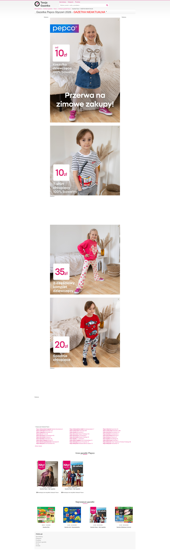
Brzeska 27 (44, 440)
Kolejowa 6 (43, 437)
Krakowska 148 (44, 438)
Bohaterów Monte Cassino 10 (81, 443)
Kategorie (70, 2)
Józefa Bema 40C (45, 435)
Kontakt (38, 545)
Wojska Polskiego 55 (79, 437)
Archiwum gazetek (41, 542)
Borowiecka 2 (76, 432)
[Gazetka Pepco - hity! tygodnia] (98, 515)
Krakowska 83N (78, 430)
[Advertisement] (41, 44)
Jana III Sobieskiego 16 (81, 440)
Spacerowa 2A (110, 429)
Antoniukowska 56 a (45, 443)
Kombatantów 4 (110, 434)
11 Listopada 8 (77, 438)
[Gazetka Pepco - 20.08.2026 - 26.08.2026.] (72, 474)
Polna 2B (42, 434)
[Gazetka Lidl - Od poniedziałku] (72, 515)
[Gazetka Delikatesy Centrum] (124, 515)
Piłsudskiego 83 (110, 438)
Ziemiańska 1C (44, 432)
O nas (37, 544)
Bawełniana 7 (111, 435)
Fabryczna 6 (110, 437)
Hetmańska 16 (111, 443)
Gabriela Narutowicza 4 (49, 429)
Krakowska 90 (47, 442)
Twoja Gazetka (45, 4)
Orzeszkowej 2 (78, 435)
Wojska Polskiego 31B (79, 434)
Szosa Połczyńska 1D (79, 442)
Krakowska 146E (112, 430)
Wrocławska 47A (111, 432)
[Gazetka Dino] (46, 515)
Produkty (77, 2)
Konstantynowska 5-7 (82, 429)
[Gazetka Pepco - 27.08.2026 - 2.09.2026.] (47, 474)
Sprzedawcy (62, 2)
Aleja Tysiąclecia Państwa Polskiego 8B (117, 442)
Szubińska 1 (110, 440)
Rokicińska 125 (44, 430)
